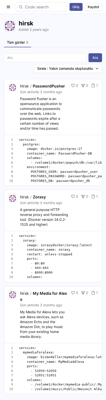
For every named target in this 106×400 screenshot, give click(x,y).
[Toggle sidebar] (8, 6)
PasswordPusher (49, 86)
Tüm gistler (17, 42)
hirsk (24, 86)
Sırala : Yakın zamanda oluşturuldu (65, 68)
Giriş (76, 7)
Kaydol (93, 7)
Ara (95, 57)
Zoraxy (39, 196)
